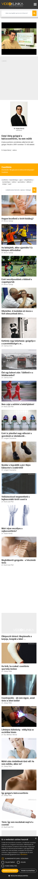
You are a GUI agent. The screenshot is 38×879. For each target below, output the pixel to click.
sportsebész (21, 182)
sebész (14, 150)
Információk (5, 170)
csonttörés (5, 180)
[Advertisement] (19, 80)
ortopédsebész (28, 180)
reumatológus (6, 182)
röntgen (4, 184)
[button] (19, 876)
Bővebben (23, 854)
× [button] (35, 838)
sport (9, 184)
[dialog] (19, 857)
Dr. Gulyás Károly (6, 150)
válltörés (28, 182)
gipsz (21, 180)
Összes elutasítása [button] (28, 871)
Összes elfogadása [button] (10, 871)
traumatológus (13, 180)
